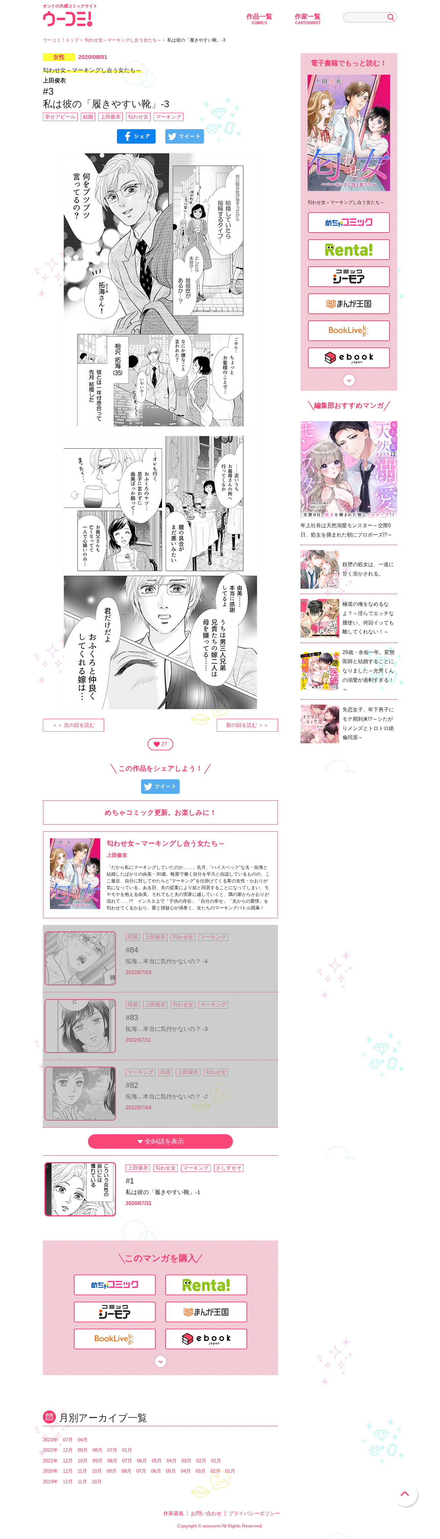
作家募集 (173, 1513)
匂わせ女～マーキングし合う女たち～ (123, 40)
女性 (59, 57)
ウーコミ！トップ (61, 40)
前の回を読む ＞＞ (247, 725)
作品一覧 (259, 19)
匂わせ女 (138, 116)
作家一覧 (307, 19)
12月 (68, 1450)
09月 (83, 1450)
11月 (82, 1471)
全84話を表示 (164, 1141)
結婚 (88, 116)
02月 (201, 1460)
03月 (186, 1460)
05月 (157, 1460)
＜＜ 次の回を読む (73, 725)
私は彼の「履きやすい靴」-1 (163, 1192)
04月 (83, 1439)
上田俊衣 (110, 116)
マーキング (168, 116)
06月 (142, 1460)
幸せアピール (60, 116)
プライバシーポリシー (254, 1513)
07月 (68, 1439)
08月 (97, 1450)
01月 (127, 1450)
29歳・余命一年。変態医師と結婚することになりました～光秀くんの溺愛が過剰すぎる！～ (368, 671)
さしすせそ (229, 1168)
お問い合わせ (206, 1513)
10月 (83, 1460)
